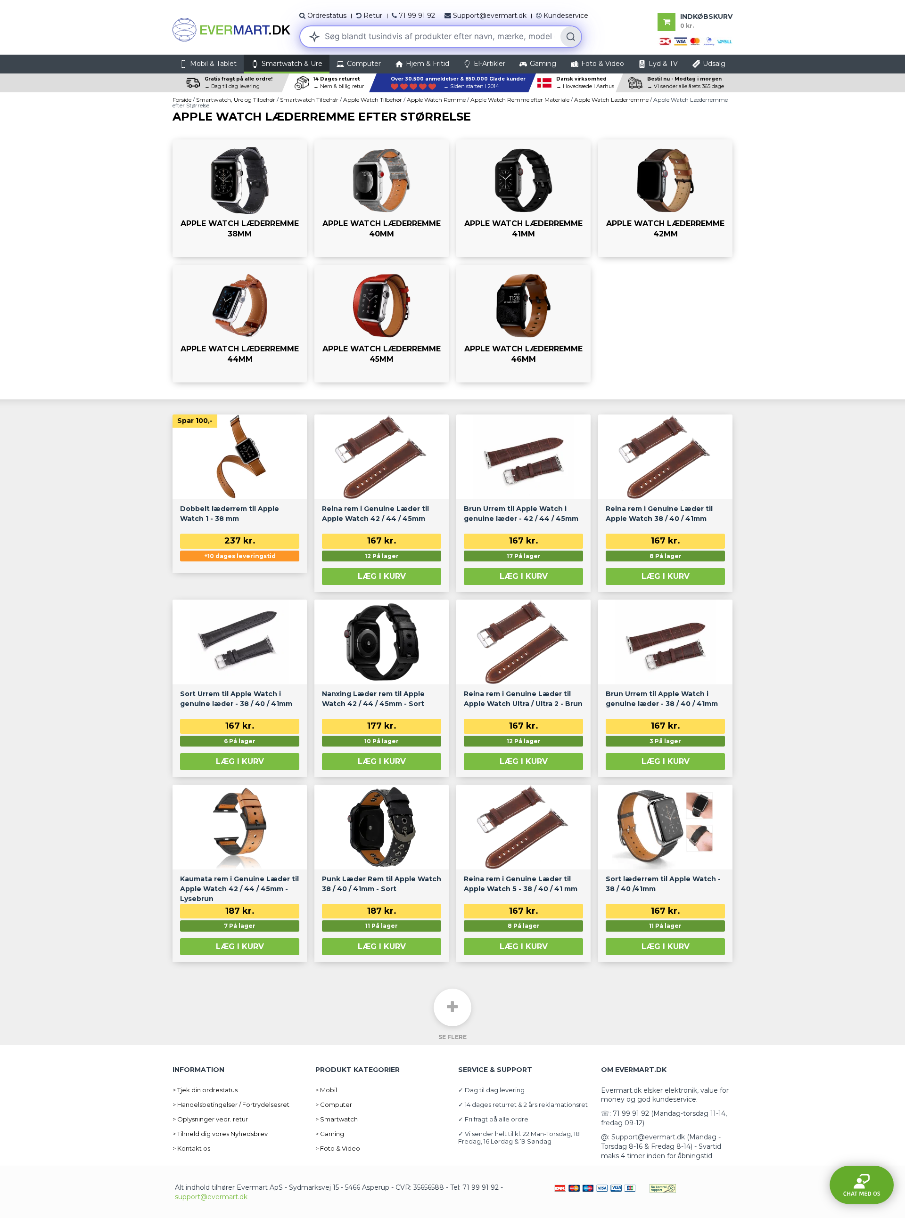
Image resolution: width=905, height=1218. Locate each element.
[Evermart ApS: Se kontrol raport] (663, 1187)
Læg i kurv (382, 576)
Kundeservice (565, 15)
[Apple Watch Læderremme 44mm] (240, 323)
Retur (372, 15)
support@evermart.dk (211, 1197)
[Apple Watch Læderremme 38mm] (240, 198)
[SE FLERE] (452, 1007)
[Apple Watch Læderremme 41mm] (523, 198)
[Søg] (570, 36)
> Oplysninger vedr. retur (210, 1119)
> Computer (333, 1104)
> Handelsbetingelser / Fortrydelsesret (231, 1104)
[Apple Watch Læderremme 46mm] (523, 323)
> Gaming (329, 1133)
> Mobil (326, 1090)
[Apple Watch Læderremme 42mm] (665, 198)
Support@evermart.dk (490, 15)
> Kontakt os (191, 1148)
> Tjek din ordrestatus (205, 1090)
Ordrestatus (326, 15)
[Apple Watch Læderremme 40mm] (381, 198)
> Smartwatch (336, 1119)
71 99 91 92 (417, 15)
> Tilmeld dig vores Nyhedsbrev (220, 1133)
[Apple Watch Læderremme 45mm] (381, 323)
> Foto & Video (337, 1148)
